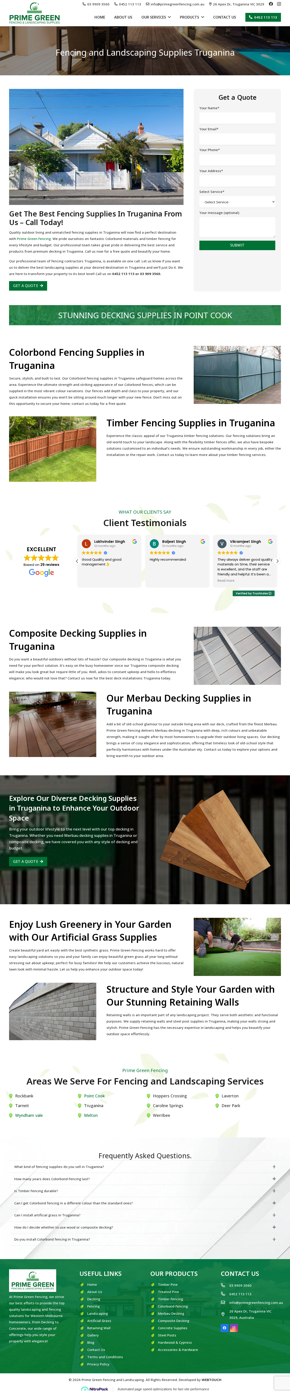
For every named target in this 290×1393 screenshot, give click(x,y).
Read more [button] (226, 581)
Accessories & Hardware (178, 1349)
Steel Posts (167, 1335)
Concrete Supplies (172, 1328)
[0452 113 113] (225, 1294)
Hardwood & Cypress (175, 1342)
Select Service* (211, 191)
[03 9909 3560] (225, 1285)
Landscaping (97, 1313)
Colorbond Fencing (173, 1306)
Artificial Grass (99, 1320)
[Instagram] (279, 4)
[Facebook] (271, 4)
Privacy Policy (98, 1364)
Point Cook (94, 1096)
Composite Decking (173, 1320)
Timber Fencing (170, 1299)
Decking (93, 1299)
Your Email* (208, 129)
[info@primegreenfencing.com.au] (225, 1302)
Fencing (93, 1306)
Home (92, 1284)
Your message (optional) (219, 212)
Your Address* (211, 170)
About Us (94, 1291)
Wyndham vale (29, 1115)
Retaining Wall (99, 1328)
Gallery (93, 1335)
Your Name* (209, 108)
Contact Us (96, 1349)
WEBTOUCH (211, 1379)
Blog (90, 1342)
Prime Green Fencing (34, 238)
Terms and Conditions (105, 1357)
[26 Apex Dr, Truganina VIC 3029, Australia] (225, 1314)
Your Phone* (209, 149)
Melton (91, 1115)
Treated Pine (168, 1291)
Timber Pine (168, 1284)
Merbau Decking (171, 1313)
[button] (277, 561)
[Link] (34, 13)
